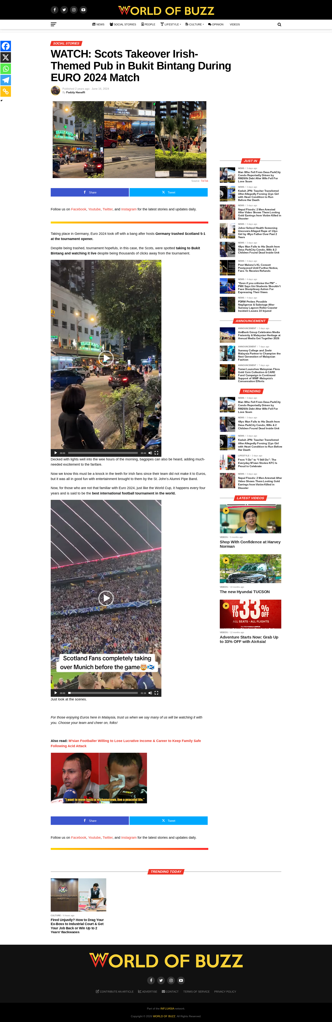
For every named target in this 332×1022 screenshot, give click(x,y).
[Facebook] (5, 46)
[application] (106, 358)
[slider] (103, 453)
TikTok (204, 180)
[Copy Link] (5, 91)
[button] (106, 358)
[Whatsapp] (5, 68)
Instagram (129, 209)
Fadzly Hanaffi (75, 92)
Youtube (94, 209)
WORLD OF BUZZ (164, 1016)
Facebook (78, 209)
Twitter (108, 209)
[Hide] (1, 100)
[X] (5, 57)
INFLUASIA (167, 1008)
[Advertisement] (250, 128)
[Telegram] (5, 80)
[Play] (56, 453)
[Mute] (150, 453)
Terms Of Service (196, 991)
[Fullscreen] (156, 453)
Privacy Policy (225, 991)
